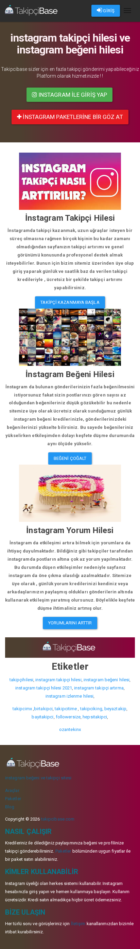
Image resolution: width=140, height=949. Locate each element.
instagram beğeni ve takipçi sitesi (38, 777)
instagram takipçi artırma (99, 687)
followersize (68, 716)
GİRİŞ (108, 10)
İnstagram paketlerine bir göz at (72, 116)
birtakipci (43, 708)
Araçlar (12, 790)
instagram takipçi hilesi (58, 679)
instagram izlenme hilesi (69, 696)
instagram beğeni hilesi (106, 679)
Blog (9, 806)
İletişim (78, 923)
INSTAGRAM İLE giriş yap (72, 94)
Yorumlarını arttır (70, 622)
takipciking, (91, 708)
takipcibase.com (58, 819)
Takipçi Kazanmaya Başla (69, 302)
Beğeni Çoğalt (70, 458)
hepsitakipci (95, 716)
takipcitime (66, 708)
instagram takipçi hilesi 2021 (43, 687)
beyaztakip (115, 708)
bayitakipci (42, 716)
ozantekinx (70, 729)
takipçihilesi (21, 679)
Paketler (13, 798)
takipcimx (22, 708)
